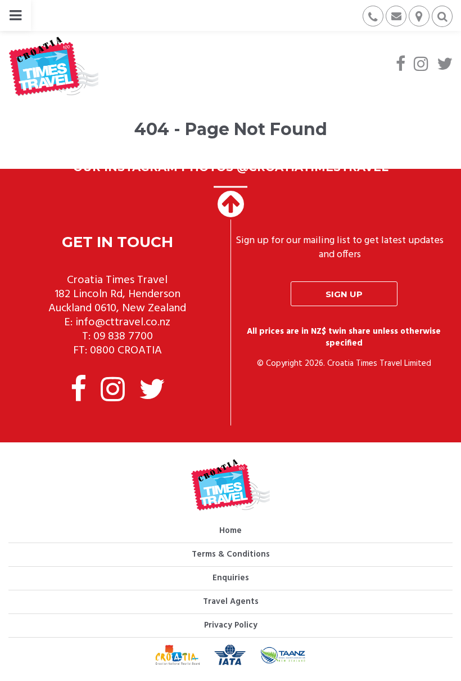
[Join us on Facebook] (400, 65)
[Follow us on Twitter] (445, 65)
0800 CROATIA (126, 351)
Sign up (344, 294)
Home (230, 530)
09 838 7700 (123, 337)
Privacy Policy (230, 625)
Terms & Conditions (231, 554)
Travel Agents (231, 601)
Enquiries (231, 578)
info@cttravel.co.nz (122, 322)
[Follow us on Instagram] (421, 65)
